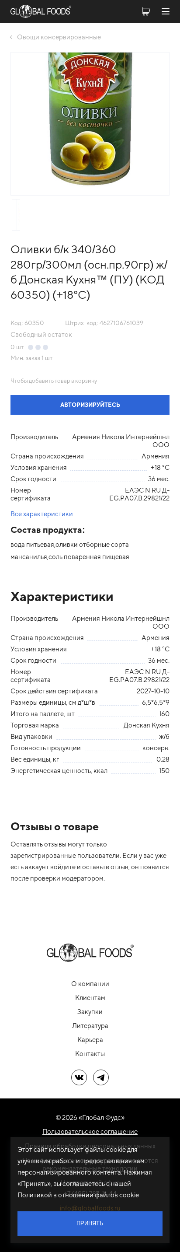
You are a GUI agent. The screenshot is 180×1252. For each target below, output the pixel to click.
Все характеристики (41, 514)
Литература (90, 1025)
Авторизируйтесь (90, 405)
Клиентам (90, 997)
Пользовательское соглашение (90, 1131)
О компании (90, 983)
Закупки (90, 1011)
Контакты (90, 1053)
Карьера (90, 1039)
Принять (90, 1223)
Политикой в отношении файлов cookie (78, 1195)
